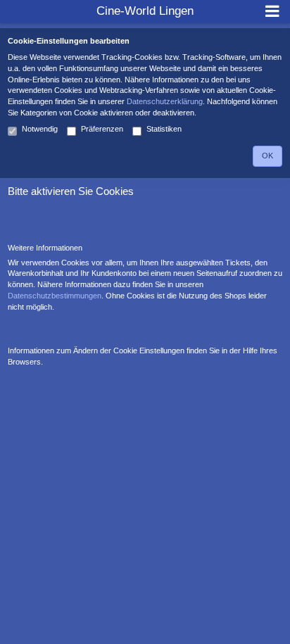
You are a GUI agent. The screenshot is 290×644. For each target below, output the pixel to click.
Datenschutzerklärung (165, 101)
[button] (272, 11)
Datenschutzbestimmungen (54, 295)
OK (267, 155)
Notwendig (40, 129)
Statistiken (164, 129)
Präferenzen (102, 129)
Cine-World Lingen (145, 11)
